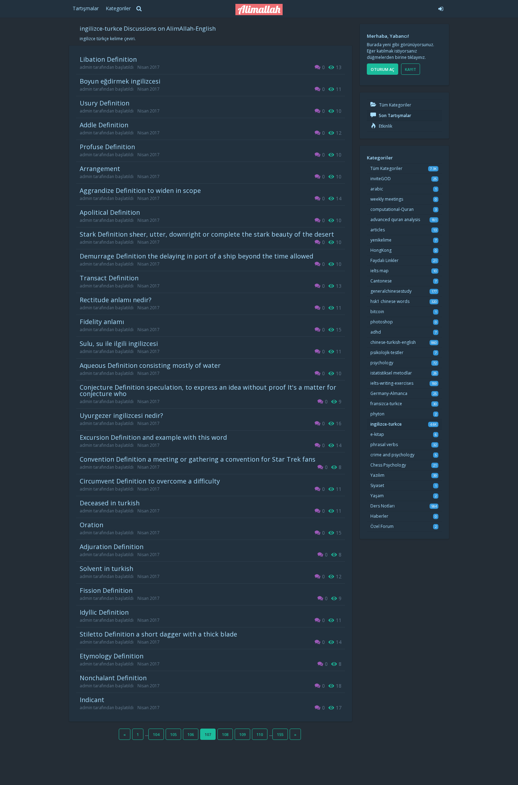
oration (91, 525)
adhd (375, 332)
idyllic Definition (104, 612)
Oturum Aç (382, 69)
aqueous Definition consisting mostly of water (150, 365)
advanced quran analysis (395, 220)
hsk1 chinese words (389, 301)
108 (225, 734)
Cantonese (381, 281)
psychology (381, 363)
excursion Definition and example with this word (153, 437)
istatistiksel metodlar (391, 373)
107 (208, 734)
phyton (377, 414)
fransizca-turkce (386, 404)
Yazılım (377, 475)
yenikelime (380, 240)
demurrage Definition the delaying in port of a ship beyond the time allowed (196, 256)
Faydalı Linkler (384, 260)
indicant (92, 699)
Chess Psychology (388, 465)
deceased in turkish (110, 503)
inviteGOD (380, 179)
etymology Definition (111, 656)
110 (260, 734)
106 (190, 734)
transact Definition (109, 278)
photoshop (381, 322)
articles (377, 230)
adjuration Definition (111, 546)
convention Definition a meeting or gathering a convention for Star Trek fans (197, 459)
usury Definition (104, 103)
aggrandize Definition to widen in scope (140, 190)
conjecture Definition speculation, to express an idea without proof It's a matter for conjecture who (208, 390)
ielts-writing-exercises (391, 383)
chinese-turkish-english (393, 342)
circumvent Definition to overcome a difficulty (150, 481)
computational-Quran (392, 209)
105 (173, 734)
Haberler (379, 516)
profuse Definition (107, 146)
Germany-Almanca (388, 393)
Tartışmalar (86, 8)
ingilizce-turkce (386, 424)
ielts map (379, 271)
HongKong (380, 250)
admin (86, 67)
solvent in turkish (106, 568)
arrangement (100, 168)
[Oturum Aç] (388, 8)
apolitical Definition (110, 212)
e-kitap (377, 434)
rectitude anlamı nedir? (116, 300)
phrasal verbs (384, 445)
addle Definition (104, 125)
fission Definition (106, 590)
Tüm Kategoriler (394, 105)
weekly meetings (386, 199)
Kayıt (410, 69)
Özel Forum (382, 526)
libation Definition (108, 59)
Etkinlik (385, 126)
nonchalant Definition (113, 678)
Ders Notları (382, 506)
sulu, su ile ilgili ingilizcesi (119, 343)
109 (242, 734)
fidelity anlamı (102, 321)
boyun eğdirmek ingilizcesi (120, 81)
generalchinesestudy (391, 291)
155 (280, 734)
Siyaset (377, 485)
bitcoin (377, 312)
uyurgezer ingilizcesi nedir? (121, 415)
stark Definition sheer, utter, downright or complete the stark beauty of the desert (207, 234)
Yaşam (377, 496)
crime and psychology (392, 455)
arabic (376, 189)
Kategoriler (118, 8)
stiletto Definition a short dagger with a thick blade (158, 634)
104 (156, 734)
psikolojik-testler (386, 352)
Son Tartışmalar (394, 115)
